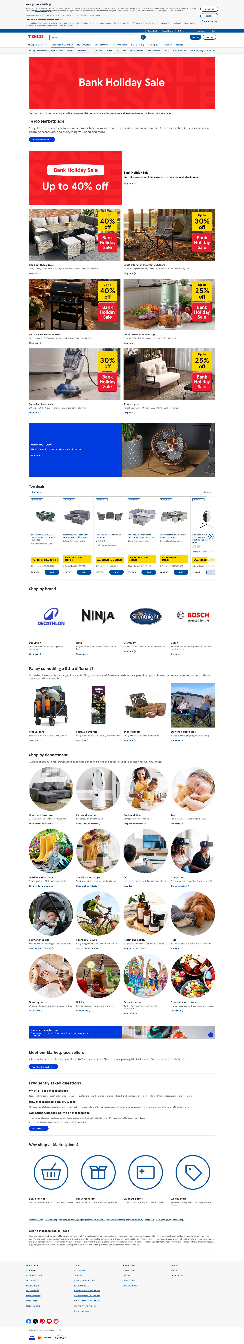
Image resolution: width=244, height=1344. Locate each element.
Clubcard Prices (130, 1285)
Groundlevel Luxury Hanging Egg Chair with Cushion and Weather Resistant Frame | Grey (205, 538)
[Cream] (194, 546)
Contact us (176, 1270)
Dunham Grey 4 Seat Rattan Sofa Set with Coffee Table (75, 536)
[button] (153, 31)
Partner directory (82, 1310)
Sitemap (78, 1275)
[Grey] (198, 546)
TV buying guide (163, 113)
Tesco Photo (31, 1300)
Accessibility (80, 1270)
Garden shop (51, 113)
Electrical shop (36, 113)
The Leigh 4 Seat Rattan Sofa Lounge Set (108, 536)
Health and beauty (134, 113)
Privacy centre (32, 1290)
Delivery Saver (129, 1270)
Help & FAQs (31, 1280)
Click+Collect (129, 1280)
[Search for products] (143, 37)
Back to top (178, 1219)
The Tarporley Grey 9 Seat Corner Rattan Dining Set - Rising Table (43, 537)
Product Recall (32, 1285)
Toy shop (63, 113)
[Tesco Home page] (35, 37)
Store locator (177, 1275)
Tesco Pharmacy (33, 1295)
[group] (45, 536)
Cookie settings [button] (81, 1285)
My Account (31, 1270)
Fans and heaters (115, 113)
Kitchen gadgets (77, 113)
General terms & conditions (87, 1290)
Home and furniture (95, 113)
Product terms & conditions (87, 1295)
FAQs (151, 113)
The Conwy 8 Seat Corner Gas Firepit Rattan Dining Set (141, 536)
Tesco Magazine (33, 1305)
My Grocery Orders (35, 1275)
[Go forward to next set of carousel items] (211, 536)
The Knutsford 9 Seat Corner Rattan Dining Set (173, 536)
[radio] (36, 492)
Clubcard (127, 1275)
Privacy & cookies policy (85, 1280)
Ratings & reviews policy (85, 1305)
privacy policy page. (43, 10)
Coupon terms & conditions (87, 1300)
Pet (146, 113)
